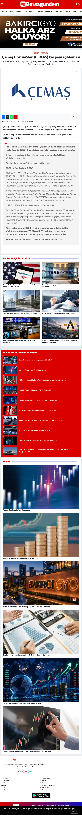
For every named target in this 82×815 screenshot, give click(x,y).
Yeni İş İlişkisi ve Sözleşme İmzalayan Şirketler (59, 313)
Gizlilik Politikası (10, 812)
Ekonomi (39, 11)
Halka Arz (49, 11)
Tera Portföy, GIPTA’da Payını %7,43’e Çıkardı (20, 313)
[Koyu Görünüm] (77, 4)
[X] (18, 771)
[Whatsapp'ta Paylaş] (12, 117)
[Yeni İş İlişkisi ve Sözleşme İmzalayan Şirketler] (60, 301)
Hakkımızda (46, 778)
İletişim (44, 783)
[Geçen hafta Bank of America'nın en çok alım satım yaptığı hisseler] (21, 272)
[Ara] (79, 4)
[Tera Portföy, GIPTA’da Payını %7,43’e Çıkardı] (21, 301)
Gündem (29, 11)
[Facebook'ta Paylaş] (3, 117)
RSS (16, 805)
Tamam (74, 812)
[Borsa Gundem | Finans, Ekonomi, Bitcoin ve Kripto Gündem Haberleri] (39, 4)
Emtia (67, 11)
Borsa (4, 11)
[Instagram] (22, 771)
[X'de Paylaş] (7, 117)
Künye (44, 780)
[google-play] (41, 795)
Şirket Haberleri (16, 11)
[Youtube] (26, 771)
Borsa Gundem (47, 790)
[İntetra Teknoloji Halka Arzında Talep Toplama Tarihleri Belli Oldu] (60, 328)
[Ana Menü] (2, 4)
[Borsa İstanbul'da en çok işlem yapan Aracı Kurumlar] (21, 328)
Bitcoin (59, 11)
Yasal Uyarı (45, 787)
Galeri (6, 790)
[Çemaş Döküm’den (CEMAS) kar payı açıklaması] (41, 91)
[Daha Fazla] (16, 117)
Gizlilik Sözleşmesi (48, 785)
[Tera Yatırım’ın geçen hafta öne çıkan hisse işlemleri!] (60, 272)
